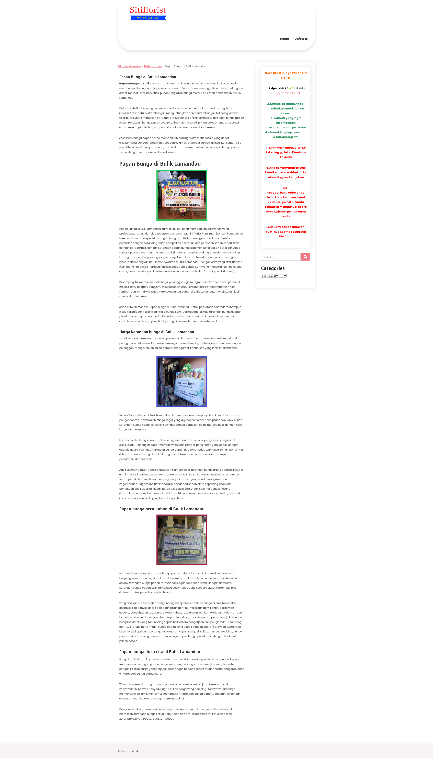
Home (284, 39)
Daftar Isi (301, 39)
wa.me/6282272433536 (285, 93)
